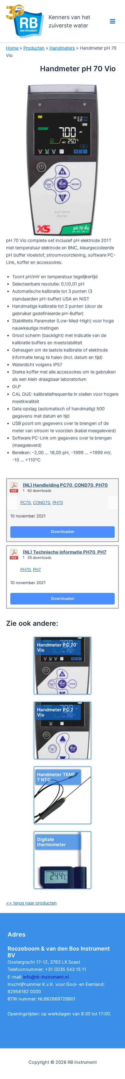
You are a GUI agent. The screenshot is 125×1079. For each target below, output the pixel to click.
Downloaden (62, 531)
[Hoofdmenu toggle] (112, 21)
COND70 (41, 502)
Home (12, 48)
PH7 (37, 569)
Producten (34, 48)
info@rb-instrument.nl (46, 977)
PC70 (25, 502)
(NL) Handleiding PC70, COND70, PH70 (65, 485)
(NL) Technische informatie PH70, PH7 (64, 552)
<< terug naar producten (31, 903)
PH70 (57, 502)
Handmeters (62, 48)
